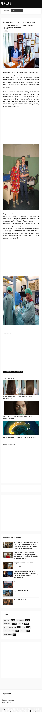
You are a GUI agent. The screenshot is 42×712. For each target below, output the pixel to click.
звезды (21, 623)
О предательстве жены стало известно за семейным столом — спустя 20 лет (26, 565)
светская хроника (10, 627)
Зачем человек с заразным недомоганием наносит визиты (17, 417)
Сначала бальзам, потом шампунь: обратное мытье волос (18, 397)
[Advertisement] (21, 124)
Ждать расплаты (20, 599)
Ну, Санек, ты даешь (21, 591)
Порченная (18, 582)
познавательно (17, 372)
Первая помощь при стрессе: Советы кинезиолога (20, 437)
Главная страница (8, 700)
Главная (5, 11)
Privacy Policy (6, 702)
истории (7, 620)
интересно (7, 372)
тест (24, 627)
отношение (8, 634)
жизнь (23, 631)
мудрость (7, 623)
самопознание (9, 631)
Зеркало (6, 4)
